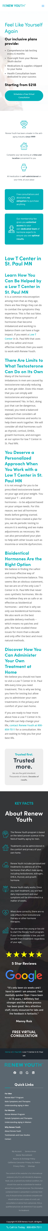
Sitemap (31, 1166)
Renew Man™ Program (14, 1098)
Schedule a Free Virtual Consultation (24, 96)
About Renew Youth (13, 1131)
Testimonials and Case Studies (17, 1135)
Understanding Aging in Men (17, 1106)
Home (7, 1052)
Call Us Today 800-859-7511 (25, 1227)
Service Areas (30, 1151)
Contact (8, 1139)
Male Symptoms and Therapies (17, 1102)
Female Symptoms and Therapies (18, 1118)
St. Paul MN (16, 1052)
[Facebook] (15, 1072)
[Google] (27, 1072)
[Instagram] (21, 1072)
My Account (17, 1151)
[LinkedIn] (33, 1072)
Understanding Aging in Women (18, 1122)
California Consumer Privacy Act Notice (24, 1163)
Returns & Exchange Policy (24, 1159)
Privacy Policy (18, 1166)
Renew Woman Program (15, 1114)
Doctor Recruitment (24, 1155)
